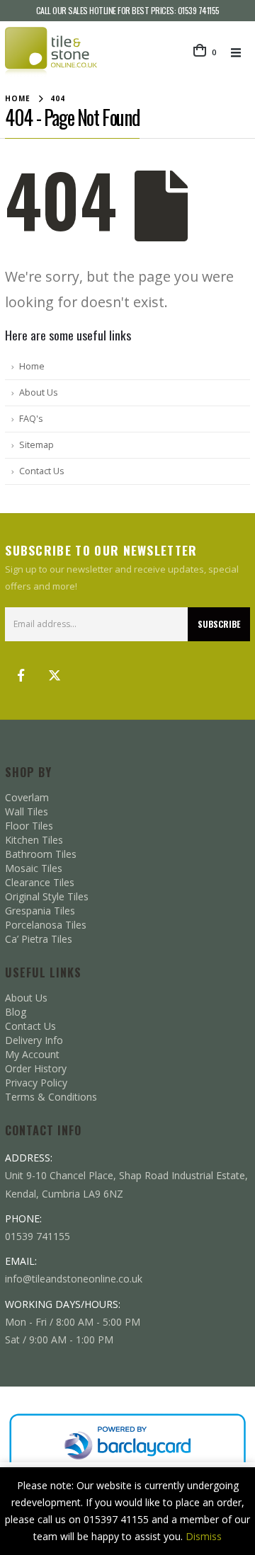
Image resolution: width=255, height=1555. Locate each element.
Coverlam (27, 797)
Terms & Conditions (51, 1096)
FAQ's (31, 419)
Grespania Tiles (40, 910)
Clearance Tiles (39, 882)
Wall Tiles (26, 811)
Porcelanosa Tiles (45, 924)
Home (32, 366)
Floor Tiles (29, 825)
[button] (240, 52)
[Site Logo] (51, 52)
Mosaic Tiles (33, 868)
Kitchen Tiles (34, 840)
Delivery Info (34, 1040)
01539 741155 (199, 10)
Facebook (20, 675)
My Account (32, 1054)
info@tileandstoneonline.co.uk (73, 1278)
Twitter (54, 675)
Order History (36, 1068)
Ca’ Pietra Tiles (38, 939)
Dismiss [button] (204, 1536)
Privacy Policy (36, 1082)
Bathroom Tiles (40, 854)
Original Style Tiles (47, 896)
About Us (38, 392)
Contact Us (41, 471)
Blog (15, 1012)
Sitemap (36, 445)
